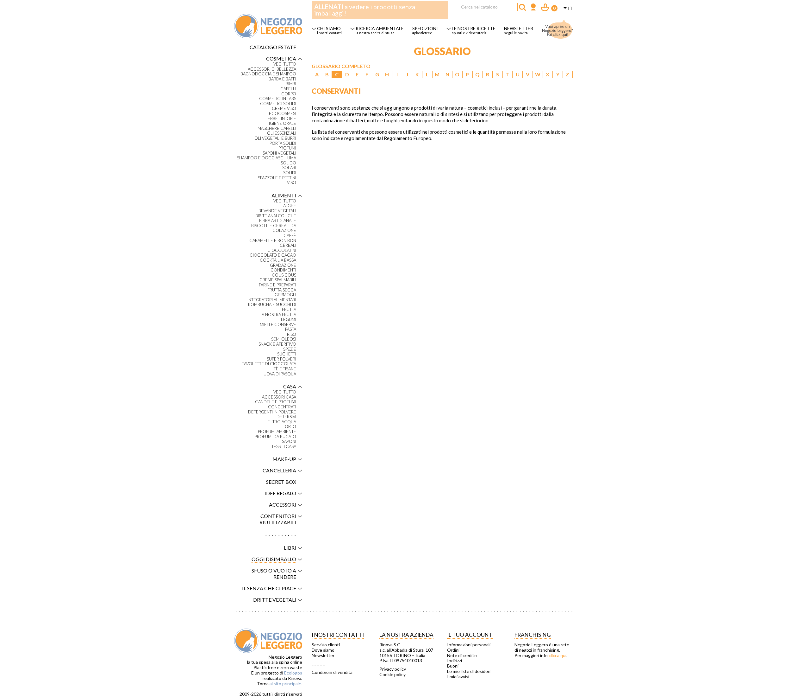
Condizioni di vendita (332, 672)
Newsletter (323, 655)
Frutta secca (281, 290)
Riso (291, 334)
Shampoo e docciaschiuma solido (266, 160)
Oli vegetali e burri (275, 138)
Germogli (285, 294)
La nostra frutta (277, 314)
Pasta (290, 329)
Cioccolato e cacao (273, 255)
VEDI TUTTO (284, 64)
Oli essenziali (281, 133)
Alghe (289, 205)
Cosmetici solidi (278, 103)
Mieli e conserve (278, 324)
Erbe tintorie (282, 118)
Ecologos (293, 672)
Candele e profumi (275, 402)
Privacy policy (392, 669)
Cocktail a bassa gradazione (278, 263)
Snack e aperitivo (277, 344)
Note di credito (462, 655)
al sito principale (285, 683)
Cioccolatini (281, 250)
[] (522, 7)
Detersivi (286, 416)
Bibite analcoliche (275, 216)
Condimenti (283, 270)
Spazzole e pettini (277, 178)
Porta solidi (283, 143)
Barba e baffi (282, 79)
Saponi (289, 441)
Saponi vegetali (279, 153)
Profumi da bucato (275, 436)
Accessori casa (279, 397)
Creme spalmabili (277, 280)
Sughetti (286, 354)
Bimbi (291, 83)
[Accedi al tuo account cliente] (533, 7)
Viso (291, 182)
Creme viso (284, 108)
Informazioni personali (468, 644)
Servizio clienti (326, 644)
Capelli (288, 88)
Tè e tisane (285, 369)
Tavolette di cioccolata (269, 363)
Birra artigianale (277, 220)
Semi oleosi (283, 339)
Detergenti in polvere (272, 412)
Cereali (288, 245)
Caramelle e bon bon (272, 240)
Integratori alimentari (271, 299)
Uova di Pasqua (280, 374)
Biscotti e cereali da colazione (273, 228)
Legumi (288, 319)
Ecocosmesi (282, 113)
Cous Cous (284, 275)
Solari (289, 167)
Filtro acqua (281, 421)
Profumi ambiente (277, 431)
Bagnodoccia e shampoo (268, 74)
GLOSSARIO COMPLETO (341, 66)
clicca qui (557, 655)
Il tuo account (470, 634)
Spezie (289, 349)
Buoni (452, 665)
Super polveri (281, 359)
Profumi (287, 148)
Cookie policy (392, 674)
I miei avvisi (458, 676)
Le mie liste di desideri (468, 671)
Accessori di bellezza (272, 69)
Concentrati (282, 407)
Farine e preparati (277, 285)
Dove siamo (323, 650)
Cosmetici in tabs (277, 98)
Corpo (288, 94)
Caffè (290, 235)
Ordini (453, 650)
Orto (290, 426)
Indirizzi (454, 660)
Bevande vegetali (277, 210)
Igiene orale (282, 123)
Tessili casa (283, 446)
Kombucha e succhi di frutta (272, 307)
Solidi (289, 172)
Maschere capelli (277, 128)
